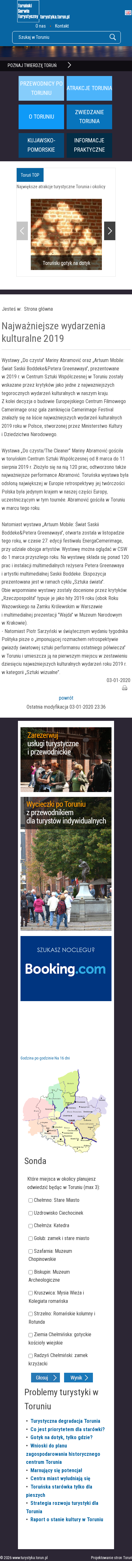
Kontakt (62, 26)
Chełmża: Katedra (51, 1225)
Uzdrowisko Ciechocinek (58, 1213)
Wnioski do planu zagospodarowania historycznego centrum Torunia (63, 1454)
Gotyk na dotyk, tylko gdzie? (61, 1437)
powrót (66, 698)
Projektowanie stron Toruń (111, 1558)
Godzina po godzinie (37, 1058)
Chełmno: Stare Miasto (56, 1200)
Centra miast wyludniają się (60, 1478)
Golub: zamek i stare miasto (61, 1238)
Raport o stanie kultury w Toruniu (66, 1519)
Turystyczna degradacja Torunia (65, 1421)
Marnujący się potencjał (56, 1470)
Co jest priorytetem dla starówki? (67, 1429)
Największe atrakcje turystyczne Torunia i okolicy (61, 186)
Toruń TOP (30, 175)
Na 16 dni (62, 1058)
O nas (41, 26)
